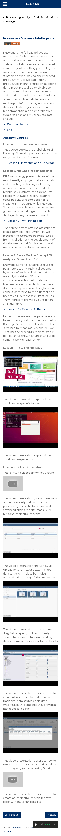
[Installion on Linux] (30, 429)
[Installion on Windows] (30, 373)
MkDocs (17, 827)
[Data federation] (30, 539)
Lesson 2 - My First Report (25, 220)
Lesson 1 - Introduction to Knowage (31, 162)
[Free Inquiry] (30, 603)
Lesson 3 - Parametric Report (27, 309)
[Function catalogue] (30, 734)
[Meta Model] (30, 667)
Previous (13, 814)
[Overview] (13, 485)
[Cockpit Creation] (13, 781)
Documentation (17, 124)
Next (50, 814)
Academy (33, 4)
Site (9, 129)
